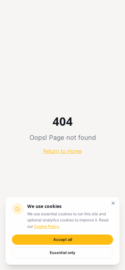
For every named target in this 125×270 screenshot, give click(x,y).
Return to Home (62, 151)
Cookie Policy (46, 226)
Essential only (62, 252)
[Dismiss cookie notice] (113, 203)
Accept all (62, 239)
